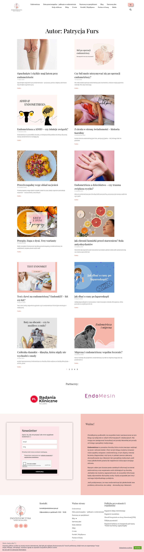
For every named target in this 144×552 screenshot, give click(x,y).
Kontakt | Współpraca (87, 7)
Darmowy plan (111, 4)
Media (114, 7)
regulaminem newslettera (31, 457)
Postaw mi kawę (103, 7)
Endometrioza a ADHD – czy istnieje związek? (42, 129)
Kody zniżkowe (57, 7)
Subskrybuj (39, 472)
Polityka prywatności (110, 520)
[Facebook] (21, 526)
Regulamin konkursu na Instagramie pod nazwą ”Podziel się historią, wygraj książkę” (119, 525)
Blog (102, 4)
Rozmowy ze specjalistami (88, 4)
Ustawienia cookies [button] (125, 548)
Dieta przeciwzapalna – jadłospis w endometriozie (59, 4)
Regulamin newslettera (111, 514)
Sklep (67, 7)
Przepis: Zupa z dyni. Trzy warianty (36, 240)
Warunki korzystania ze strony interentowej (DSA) (120, 517)
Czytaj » (19, 88)
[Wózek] (130, 4)
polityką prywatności (46, 455)
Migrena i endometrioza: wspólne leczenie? (98, 352)
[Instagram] (16, 526)
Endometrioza (35, 4)
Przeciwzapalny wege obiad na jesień (37, 184)
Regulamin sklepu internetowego (114, 511)
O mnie (74, 7)
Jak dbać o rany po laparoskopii (91, 296)
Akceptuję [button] (137, 547)
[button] (130, 9)
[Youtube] (26, 526)
